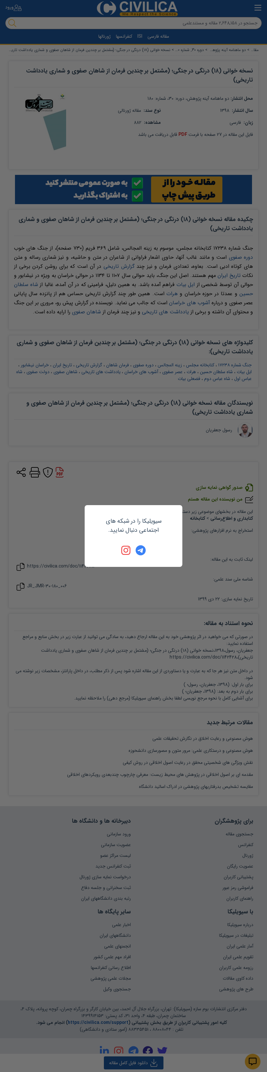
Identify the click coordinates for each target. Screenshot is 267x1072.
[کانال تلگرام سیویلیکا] (140, 550)
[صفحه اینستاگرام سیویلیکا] (126, 550)
